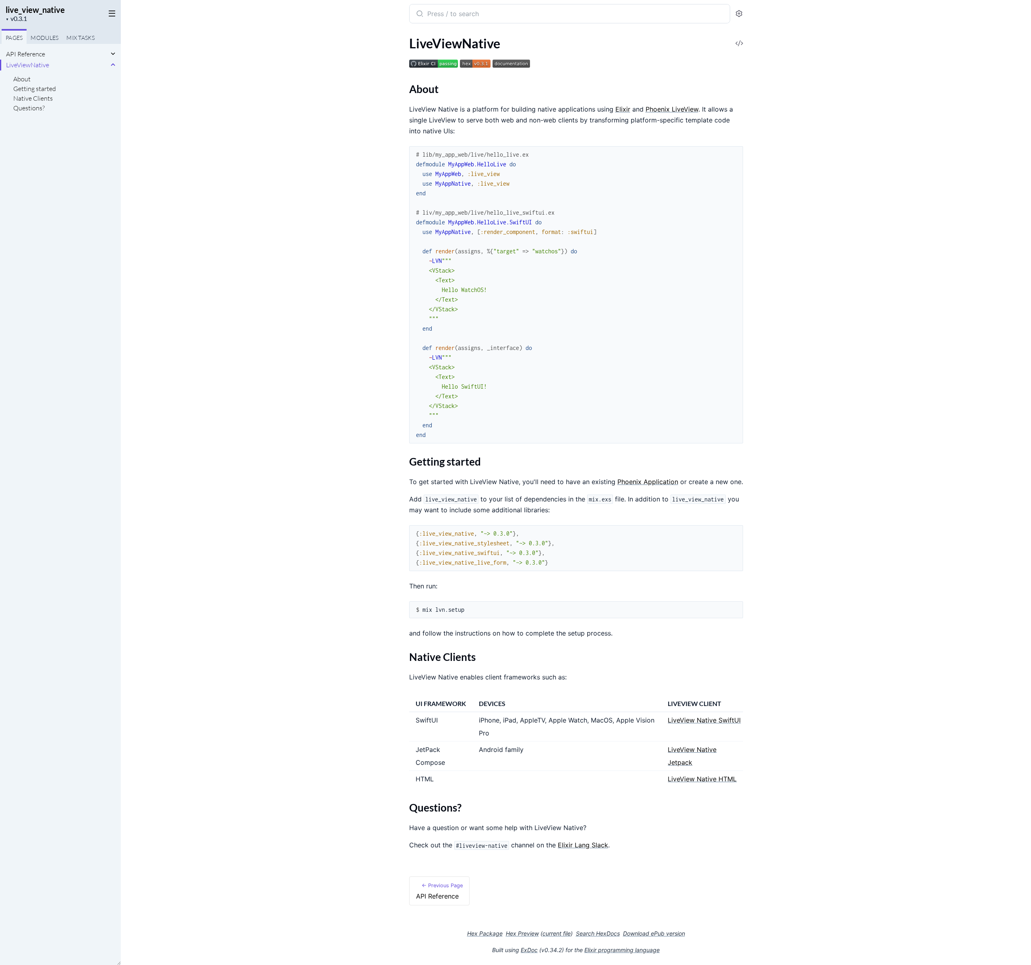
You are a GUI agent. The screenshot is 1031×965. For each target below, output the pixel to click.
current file (556, 933)
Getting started (34, 89)
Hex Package (485, 933)
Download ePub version (654, 933)
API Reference (25, 54)
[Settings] (739, 14)
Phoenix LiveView (672, 109)
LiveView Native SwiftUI (704, 720)
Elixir (622, 109)
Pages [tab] (14, 37)
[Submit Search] (419, 14)
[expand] (113, 54)
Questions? (29, 108)
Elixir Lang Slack (583, 845)
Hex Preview (522, 933)
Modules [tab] (44, 37)
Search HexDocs (598, 933)
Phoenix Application (647, 482)
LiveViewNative (27, 65)
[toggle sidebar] (110, 13)
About (22, 79)
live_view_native (35, 9)
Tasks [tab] (80, 37)
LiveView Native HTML (702, 779)
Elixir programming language (622, 949)
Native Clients (33, 98)
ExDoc (529, 949)
